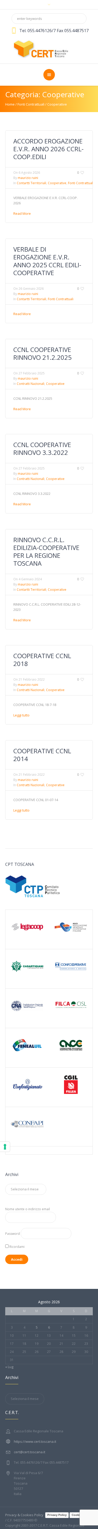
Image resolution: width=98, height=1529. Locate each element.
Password (12, 1233)
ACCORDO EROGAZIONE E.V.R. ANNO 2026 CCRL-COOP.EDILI (48, 149)
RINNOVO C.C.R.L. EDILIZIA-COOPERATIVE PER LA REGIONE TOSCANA (46, 551)
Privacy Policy (57, 1515)
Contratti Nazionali (30, 383)
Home (10, 104)
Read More (22, 213)
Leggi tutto (21, 715)
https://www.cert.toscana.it (35, 1441)
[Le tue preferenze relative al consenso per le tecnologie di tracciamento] (5, 1147)
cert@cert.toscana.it (29, 1452)
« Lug (9, 1366)
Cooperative (57, 104)
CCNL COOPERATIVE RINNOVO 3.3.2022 (42, 448)
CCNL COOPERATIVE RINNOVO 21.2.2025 (42, 353)
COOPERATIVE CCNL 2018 (42, 659)
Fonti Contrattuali (31, 104)
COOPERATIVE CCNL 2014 (42, 754)
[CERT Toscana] (49, 48)
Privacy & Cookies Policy (24, 1515)
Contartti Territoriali (31, 183)
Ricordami (17, 1246)
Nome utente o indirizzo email (27, 1209)
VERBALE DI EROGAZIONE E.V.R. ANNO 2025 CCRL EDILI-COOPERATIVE (47, 261)
